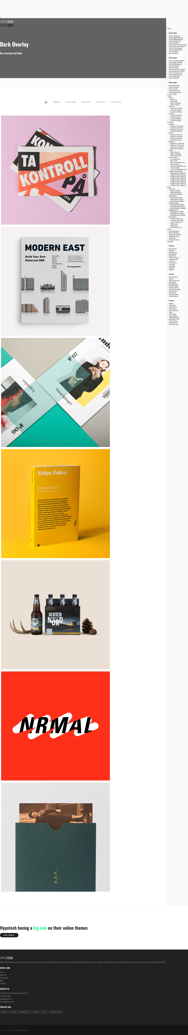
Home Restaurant (175, 92)
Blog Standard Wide (177, 205)
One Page (13, 1012)
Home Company (174, 36)
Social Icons (173, 309)
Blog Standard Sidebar (178, 208)
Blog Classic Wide (176, 198)
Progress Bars (174, 286)
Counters (172, 264)
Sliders (171, 303)
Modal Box (172, 282)
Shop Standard (174, 231)
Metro (171, 150)
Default (171, 124)
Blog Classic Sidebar (177, 201)
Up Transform (175, 159)
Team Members (174, 317)
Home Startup (174, 52)
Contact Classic (175, 117)
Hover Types (173, 157)
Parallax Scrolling (175, 289)
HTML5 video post (176, 219)
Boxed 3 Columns (176, 136)
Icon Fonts (172, 314)
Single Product (174, 236)
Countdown (173, 263)
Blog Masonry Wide (177, 212)
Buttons (171, 250)
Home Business (174, 85)
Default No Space (176, 131)
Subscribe (172, 305)
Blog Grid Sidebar (176, 194)
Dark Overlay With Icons (178, 166)
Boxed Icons (173, 252)
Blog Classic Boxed (176, 199)
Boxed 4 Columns (176, 138)
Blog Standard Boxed (177, 206)
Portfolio (170, 122)
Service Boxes (174, 310)
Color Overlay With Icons (178, 169)
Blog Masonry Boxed (177, 213)
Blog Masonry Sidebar (177, 215)
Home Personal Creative (177, 46)
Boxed (171, 133)
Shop (169, 229)
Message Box (173, 284)
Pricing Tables (173, 287)
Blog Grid (172, 189)
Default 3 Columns (176, 128)
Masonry (172, 142)
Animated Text (174, 319)
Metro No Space (175, 156)
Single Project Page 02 (178, 175)
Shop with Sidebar (175, 234)
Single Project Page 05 (178, 180)
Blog (168, 187)
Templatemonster (55, 1012)
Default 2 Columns (176, 126)
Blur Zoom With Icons (177, 163)
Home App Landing (175, 62)
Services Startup (176, 112)
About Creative (175, 103)
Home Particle (174, 68)
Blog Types (172, 217)
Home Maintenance (175, 75)
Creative (35, 1012)
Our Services (4, 978)
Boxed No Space (176, 140)
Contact (171, 113)
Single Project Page (175, 171)
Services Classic (175, 110)
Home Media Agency (176, 39)
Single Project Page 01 (178, 173)
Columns (172, 261)
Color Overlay (175, 168)
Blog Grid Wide (175, 191)
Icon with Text (173, 324)
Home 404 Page (174, 76)
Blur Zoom (174, 161)
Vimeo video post (176, 222)
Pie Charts (172, 293)
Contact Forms (174, 257)
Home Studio (173, 89)
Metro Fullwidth (175, 154)
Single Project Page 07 (178, 183)
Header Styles (173, 294)
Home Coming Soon (176, 73)
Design (3, 1012)
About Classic (175, 105)
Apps (43, 1012)
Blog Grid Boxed (175, 192)
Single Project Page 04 (178, 178)
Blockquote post (176, 227)
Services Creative (176, 108)
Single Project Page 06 (178, 182)
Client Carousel (174, 280)
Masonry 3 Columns (177, 145)
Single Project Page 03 (178, 176)
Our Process (173, 321)
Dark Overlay (174, 164)
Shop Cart (172, 238)
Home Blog (172, 94)
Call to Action (173, 277)
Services (172, 106)
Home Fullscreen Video (177, 71)
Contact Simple (175, 120)
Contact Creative (176, 115)
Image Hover (173, 323)
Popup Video (173, 291)
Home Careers (174, 78)
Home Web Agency (175, 64)
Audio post (174, 226)
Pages (169, 96)
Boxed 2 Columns (176, 135)
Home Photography (175, 48)
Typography (173, 316)
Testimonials (173, 259)
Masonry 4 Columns (177, 147)
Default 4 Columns (176, 129)
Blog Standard (174, 203)
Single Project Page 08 (178, 185)
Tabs (170, 312)
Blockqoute (173, 254)
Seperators (173, 307)
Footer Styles (173, 296)
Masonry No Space (176, 149)
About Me (173, 101)
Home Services (174, 87)
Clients (171, 279)
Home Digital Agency (176, 38)
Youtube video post (177, 220)
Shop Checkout (174, 240)
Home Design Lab (175, 41)
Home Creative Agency (177, 61)
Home (169, 29)
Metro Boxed (174, 152)
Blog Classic (173, 196)
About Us (173, 100)
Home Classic (173, 53)
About (171, 98)
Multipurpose (24, 1012)
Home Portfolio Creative (177, 69)
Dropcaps (172, 266)
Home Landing (174, 43)
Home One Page (174, 91)
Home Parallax (174, 66)
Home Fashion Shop (176, 50)
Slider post (174, 224)
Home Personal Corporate (178, 45)
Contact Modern (176, 119)
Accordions (173, 249)
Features (170, 241)
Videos (171, 270)
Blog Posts (172, 256)
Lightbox (172, 268)
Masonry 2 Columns (177, 143)
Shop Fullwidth (174, 233)
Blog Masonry (173, 210)
